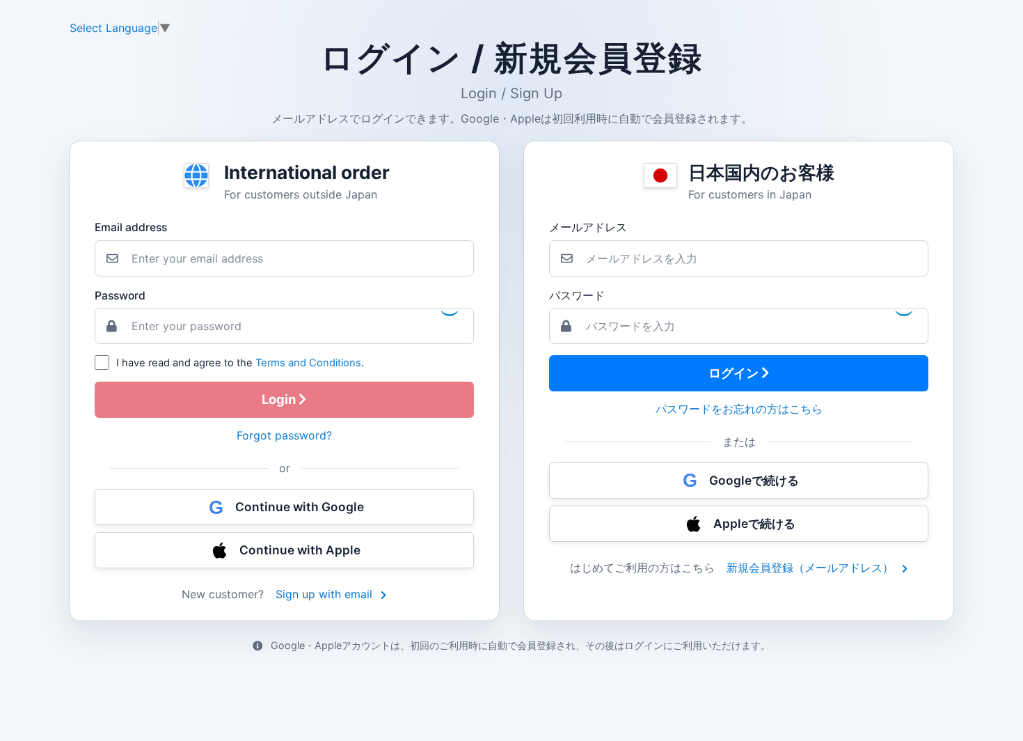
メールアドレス (588, 227)
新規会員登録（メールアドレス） (812, 568)
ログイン (734, 372)
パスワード (577, 295)
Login (280, 399)
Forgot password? (284, 435)
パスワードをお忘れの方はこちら (739, 409)
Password (120, 295)
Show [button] (903, 310)
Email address (131, 227)
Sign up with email (326, 594)
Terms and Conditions (308, 363)
